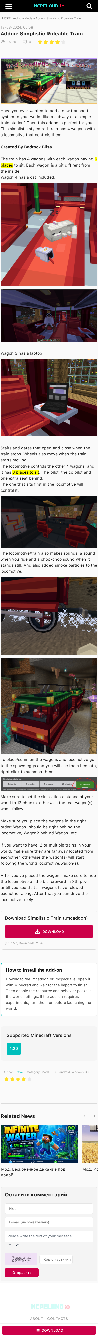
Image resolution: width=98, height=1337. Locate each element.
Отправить (21, 1273)
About (36, 1319)
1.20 (14, 1048)
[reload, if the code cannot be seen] (21, 1259)
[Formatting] (10, 1245)
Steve (19, 1072)
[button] (8, 6)
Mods (28, 18)
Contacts (57, 1319)
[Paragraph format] (17, 1245)
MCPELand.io (11, 18)
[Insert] (25, 1245)
